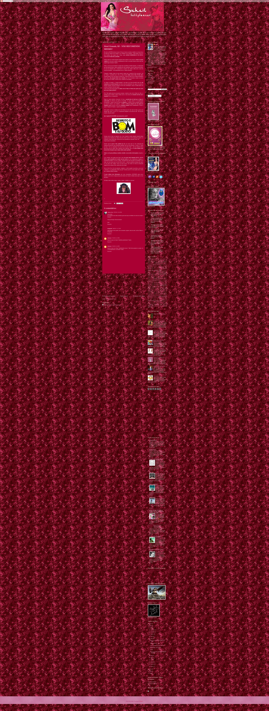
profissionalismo (164, 292)
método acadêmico (152, 287)
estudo (157, 275)
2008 (150, 673)
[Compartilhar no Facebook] (121, 203)
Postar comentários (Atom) (111, 299)
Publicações (163, 293)
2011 (150, 628)
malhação (156, 285)
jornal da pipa (155, 281)
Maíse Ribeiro (151, 285)
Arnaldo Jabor (154, 260)
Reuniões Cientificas (159, 473)
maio (152, 657)
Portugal (149, 292)
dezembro (153, 629)
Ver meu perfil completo (152, 67)
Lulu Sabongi (156, 284)
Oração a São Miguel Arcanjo (159, 314)
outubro (152, 634)
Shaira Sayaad (158, 300)
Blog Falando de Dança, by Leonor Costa (156, 550)
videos (155, 305)
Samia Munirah (153, 299)
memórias (162, 285)
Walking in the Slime (153, 528)
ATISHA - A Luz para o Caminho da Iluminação (160, 461)
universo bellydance (154, 304)
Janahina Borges (152, 449)
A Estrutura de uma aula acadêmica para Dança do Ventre (160, 331)
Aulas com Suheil (151, 77)
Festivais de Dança (151, 277)
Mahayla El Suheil (163, 284)
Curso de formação (157, 268)
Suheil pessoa (161, 301)
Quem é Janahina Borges (154, 450)
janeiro (152, 666)
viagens (149, 306)
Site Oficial (150, 75)
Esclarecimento (162, 274)
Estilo (153, 275)
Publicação (157, 293)
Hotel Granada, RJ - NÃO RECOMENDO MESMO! (158, 652)
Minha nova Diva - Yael (154, 643)
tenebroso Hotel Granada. (112, 171)
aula (159, 260)
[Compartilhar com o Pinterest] (122, 203)
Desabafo (159, 272)
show (152, 301)
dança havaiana (164, 270)
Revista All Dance (154, 296)
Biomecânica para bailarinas (159, 349)
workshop (164, 306)
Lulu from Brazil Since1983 (155, 536)
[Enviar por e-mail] (117, 203)
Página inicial (124, 296)
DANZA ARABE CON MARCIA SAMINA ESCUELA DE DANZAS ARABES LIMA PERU (156, 511)
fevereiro (152, 664)
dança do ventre (153, 270)
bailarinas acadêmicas (162, 261)
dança (164, 268)
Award (152, 261)
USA (164, 304)
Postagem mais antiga (139, 296)
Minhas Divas (162, 286)
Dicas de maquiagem (151, 273)
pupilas (149, 295)
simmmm (109, 238)
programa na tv (151, 293)
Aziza (156, 261)
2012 (150, 625)
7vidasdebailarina (153, 440)
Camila (156, 265)
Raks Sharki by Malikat (152, 683)
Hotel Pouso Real (111, 168)
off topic (162, 288)
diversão (158, 273)
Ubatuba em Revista (163, 303)
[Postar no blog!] (118, 203)
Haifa (150, 280)
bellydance (157, 263)
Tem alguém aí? (157, 376)
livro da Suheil (155, 282)
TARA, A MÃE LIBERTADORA (156, 459)
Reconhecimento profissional (157, 295)
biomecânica (165, 264)
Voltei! (159, 305)
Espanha (149, 275)
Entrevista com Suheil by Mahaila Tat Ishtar (157, 640)
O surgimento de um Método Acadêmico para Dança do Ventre (160, 321)
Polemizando (163, 291)
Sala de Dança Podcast (159, 297)
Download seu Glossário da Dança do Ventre (159, 358)
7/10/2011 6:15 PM (115, 238)
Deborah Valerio (152, 271)
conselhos (150, 268)
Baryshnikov (151, 263)
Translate (157, 97)
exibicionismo (163, 275)
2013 (150, 623)
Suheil (156, 44)
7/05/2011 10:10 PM (118, 212)
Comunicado (161, 267)
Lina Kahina (161, 281)
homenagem (154, 280)
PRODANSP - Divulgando (155, 647)
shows (156, 301)
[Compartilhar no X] (119, 203)
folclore (158, 277)
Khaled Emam (152, 497)
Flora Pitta (151, 472)
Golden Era (165, 278)
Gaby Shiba (163, 277)
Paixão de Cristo (155, 289)
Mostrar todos (165, 564)
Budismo (151, 265)
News (153, 288)
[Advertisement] (123, 284)
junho (152, 655)
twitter (158, 303)
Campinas (149, 267)
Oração (149, 289)
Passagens (150, 291)
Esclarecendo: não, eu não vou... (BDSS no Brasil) (160, 366)
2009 (150, 671)
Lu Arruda (161, 282)
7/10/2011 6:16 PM (115, 246)
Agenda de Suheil (151, 81)
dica (164, 271)
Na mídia (149, 79)
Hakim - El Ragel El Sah (160, 498)
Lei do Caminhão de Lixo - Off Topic (157, 645)
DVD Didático (150, 83)
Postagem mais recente (108, 296)
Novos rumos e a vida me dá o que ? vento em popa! (160, 538)
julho (152, 638)
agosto (152, 636)
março (152, 662)
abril (152, 659)
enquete (151, 274)
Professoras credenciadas (156, 292)
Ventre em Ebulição (153, 484)
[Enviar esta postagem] (115, 203)
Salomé (165, 297)
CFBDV (155, 267)
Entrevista (156, 274)
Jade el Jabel (161, 280)
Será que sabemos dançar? (160, 485)
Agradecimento (151, 259)
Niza (157, 288)
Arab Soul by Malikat (152, 681)
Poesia (158, 291)
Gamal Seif (149, 278)
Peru (154, 291)
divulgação (164, 273)
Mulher (149, 288)
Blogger (141, 701)
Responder (109, 224)
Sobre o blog (150, 73)
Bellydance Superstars (157, 264)
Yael (150, 307)
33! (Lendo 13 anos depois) (154, 441)
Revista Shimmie (162, 296)
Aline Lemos (160, 259)
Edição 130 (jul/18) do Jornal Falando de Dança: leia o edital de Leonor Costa (160, 553)
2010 (150, 669)
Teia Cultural (153, 303)
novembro (153, 632)
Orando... (152, 649)
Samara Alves (110, 212)
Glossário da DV (157, 278)
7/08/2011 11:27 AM (116, 228)
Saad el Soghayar (151, 297)
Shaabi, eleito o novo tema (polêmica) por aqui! (159, 341)
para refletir (162, 289)
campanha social (162, 265)
